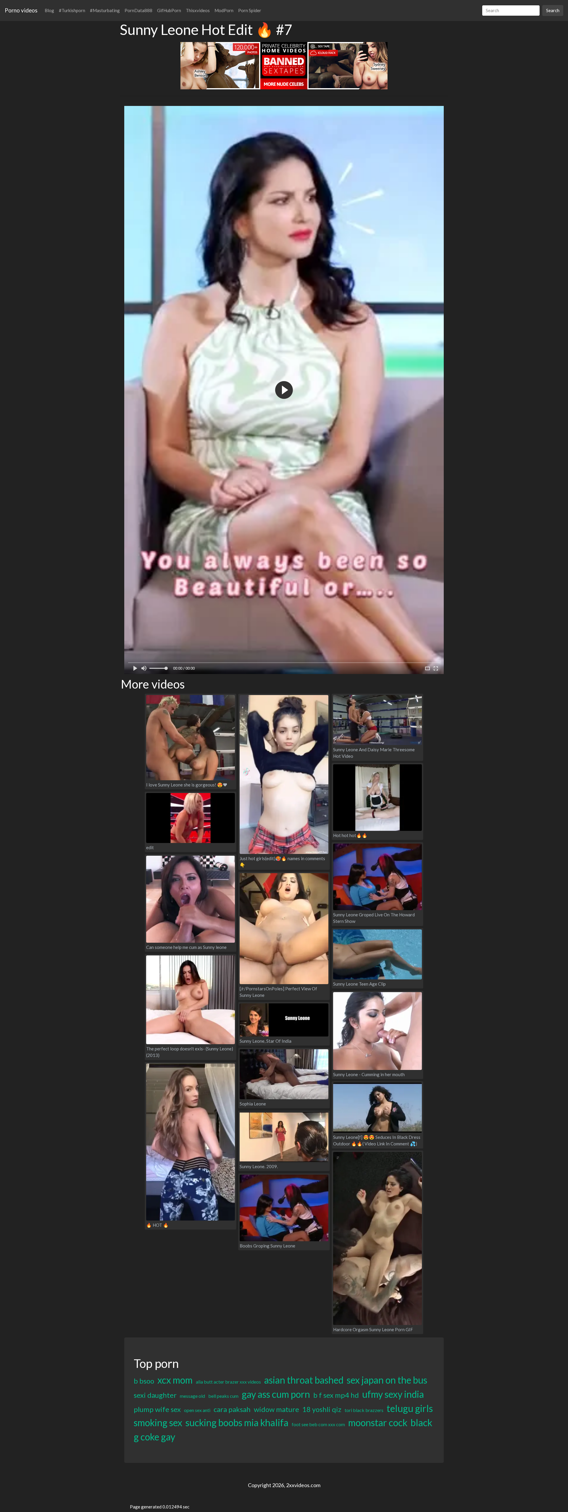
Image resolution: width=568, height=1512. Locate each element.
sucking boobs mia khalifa (236, 1422)
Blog (49, 10)
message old (192, 1396)
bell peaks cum (223, 1396)
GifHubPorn (169, 10)
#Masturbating (105, 10)
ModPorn (223, 10)
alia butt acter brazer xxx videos (228, 1381)
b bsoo (144, 1380)
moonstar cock (377, 1422)
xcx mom (175, 1380)
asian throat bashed (303, 1380)
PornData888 (138, 10)
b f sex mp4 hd (336, 1395)
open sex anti (197, 1410)
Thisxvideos (198, 10)
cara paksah (232, 1409)
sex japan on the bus (387, 1380)
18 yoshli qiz (321, 1409)
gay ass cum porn (276, 1394)
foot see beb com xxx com (318, 1424)
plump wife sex (157, 1409)
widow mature (276, 1409)
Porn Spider (249, 10)
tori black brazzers (364, 1410)
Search (552, 10)
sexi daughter (155, 1395)
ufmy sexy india (393, 1394)
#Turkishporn (72, 10)
